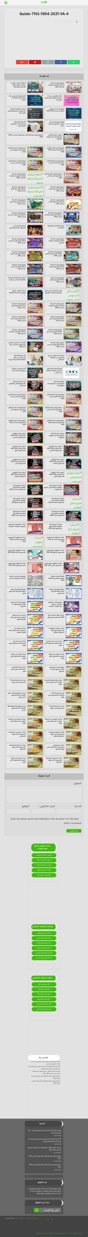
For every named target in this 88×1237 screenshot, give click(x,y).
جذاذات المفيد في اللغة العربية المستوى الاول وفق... (56, 656)
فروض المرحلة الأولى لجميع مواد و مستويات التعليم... (54, 137)
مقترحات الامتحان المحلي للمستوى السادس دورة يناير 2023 (17, 345)
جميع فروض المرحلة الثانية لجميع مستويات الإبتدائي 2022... (56, 306)
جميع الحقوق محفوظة (32, 1218)
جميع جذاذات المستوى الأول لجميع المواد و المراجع (18, 604)
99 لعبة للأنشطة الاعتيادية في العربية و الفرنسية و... (18, 124)
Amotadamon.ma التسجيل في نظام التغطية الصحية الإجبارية (17, 358)
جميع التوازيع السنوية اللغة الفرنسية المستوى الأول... (17, 591)
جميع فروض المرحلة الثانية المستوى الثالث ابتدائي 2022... (18, 319)
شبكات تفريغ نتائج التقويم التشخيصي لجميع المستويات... (53, 487)
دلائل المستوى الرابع (44, 999)
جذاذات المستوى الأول (44, 933)
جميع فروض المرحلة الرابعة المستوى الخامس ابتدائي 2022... (53, 215)
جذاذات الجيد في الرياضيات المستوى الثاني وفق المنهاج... (17, 734)
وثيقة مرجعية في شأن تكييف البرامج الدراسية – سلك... (56, 124)
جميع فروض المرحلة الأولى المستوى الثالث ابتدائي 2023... (55, 163)
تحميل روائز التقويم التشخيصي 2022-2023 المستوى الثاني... (18, 461)
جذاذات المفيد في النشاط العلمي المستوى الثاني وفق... (53, 721)
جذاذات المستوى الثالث (44, 943)
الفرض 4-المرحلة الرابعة (44, 855)
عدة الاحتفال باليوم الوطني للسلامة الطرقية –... (17, 293)
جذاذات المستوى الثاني (44, 938)
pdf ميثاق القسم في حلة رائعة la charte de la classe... (17, 98)
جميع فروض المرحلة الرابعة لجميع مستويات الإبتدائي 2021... (56, 85)
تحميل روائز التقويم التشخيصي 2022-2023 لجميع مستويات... (18, 474)
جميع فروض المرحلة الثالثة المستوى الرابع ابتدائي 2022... (18, 254)
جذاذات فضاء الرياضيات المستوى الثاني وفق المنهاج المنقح (56, 734)
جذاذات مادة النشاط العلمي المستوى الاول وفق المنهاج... (18, 617)
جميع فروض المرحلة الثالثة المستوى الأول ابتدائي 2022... (57, 280)
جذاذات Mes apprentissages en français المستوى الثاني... (17, 708)
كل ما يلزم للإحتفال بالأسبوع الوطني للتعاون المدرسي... (17, 383)
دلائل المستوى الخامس (44, 1004)
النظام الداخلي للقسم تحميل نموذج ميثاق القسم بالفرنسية (18, 85)
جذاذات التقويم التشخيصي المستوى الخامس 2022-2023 (17, 539)
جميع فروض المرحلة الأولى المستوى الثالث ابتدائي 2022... (53, 409)
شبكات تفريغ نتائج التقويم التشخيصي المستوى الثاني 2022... (18, 513)
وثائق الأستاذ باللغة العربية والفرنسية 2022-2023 (56, 578)
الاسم (77, 806)
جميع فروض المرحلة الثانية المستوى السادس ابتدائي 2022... (55, 345)
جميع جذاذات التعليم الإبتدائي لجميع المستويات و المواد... (55, 604)
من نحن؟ (69, 1233)
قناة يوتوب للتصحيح (44, 875)
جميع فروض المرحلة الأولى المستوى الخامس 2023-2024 (55, 150)
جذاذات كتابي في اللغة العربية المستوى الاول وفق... (18, 656)
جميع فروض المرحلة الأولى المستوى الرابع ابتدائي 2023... (17, 150)
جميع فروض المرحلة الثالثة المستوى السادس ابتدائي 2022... (17, 241)
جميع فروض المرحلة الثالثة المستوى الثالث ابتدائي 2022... (56, 267)
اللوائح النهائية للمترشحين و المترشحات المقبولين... (55, 383)
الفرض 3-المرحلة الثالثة (44, 860)
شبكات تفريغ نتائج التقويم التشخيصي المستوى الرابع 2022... (18, 500)
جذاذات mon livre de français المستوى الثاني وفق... (56, 695)
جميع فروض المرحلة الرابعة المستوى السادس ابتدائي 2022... (17, 215)
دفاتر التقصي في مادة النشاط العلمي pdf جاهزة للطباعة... (53, 98)
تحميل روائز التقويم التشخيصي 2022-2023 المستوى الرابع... (18, 448)
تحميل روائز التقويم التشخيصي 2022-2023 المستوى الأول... (56, 474)
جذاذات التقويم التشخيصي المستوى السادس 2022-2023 (55, 539)
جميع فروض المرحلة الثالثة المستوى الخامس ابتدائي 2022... (53, 254)
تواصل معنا (49, 1233)
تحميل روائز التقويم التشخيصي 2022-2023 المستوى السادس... (18, 435)
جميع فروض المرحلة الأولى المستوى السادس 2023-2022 (17, 422)
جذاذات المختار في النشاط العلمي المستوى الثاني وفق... (17, 721)
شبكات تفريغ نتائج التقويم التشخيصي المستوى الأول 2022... (54, 526)
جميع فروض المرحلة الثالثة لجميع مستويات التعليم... (56, 241)
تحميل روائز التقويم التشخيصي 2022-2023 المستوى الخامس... (54, 448)
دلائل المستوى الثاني (44, 989)
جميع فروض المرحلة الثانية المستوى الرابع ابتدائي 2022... (54, 332)
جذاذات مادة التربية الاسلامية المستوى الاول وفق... (17, 643)
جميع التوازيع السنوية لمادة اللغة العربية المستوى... (56, 591)
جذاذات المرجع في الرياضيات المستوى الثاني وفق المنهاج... (55, 747)
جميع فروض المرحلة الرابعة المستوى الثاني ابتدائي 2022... (56, 189)
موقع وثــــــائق (20, 1218)
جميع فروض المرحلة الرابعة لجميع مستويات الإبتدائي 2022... (17, 176)
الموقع (25, 806)
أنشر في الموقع (41, 1233)
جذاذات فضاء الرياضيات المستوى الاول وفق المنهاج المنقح (56, 630)
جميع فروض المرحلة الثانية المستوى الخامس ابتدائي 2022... (17, 332)
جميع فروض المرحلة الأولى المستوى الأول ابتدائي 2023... (53, 176)
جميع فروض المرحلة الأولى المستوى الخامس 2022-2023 (55, 422)
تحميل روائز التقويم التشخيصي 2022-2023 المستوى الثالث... (56, 461)
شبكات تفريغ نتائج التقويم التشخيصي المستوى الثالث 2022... (56, 513)
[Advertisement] (44, 903)
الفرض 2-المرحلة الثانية (44, 865)
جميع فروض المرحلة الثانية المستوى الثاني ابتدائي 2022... (56, 319)
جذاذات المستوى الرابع (44, 948)
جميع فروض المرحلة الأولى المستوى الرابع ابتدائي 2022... (17, 409)
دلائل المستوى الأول (44, 984)
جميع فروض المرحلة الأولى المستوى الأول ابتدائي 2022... (55, 396)
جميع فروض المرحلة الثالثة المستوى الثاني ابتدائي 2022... (18, 267)
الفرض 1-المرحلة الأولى (44, 870)
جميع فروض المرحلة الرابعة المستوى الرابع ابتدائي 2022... (18, 202)
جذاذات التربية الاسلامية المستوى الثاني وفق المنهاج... (54, 760)
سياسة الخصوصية (60, 1233)
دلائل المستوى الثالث (44, 994)
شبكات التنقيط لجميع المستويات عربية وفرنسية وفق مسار (17, 111)
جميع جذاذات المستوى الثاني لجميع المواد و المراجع (56, 669)
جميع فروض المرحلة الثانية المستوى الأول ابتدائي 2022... (18, 306)
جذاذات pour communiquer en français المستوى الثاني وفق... (17, 695)
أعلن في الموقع (78, 1233)
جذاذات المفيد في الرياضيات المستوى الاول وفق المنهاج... (17, 630)
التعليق (77, 783)
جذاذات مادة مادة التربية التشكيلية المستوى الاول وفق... (53, 643)
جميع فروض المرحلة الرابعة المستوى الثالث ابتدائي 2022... (56, 202)
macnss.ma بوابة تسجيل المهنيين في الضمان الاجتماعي (56, 358)
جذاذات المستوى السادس (44, 958)
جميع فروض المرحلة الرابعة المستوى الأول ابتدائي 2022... (18, 189)
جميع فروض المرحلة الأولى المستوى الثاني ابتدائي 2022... (17, 396)
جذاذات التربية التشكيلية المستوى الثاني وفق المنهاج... (17, 747)
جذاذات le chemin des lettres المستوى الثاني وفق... (18, 669)
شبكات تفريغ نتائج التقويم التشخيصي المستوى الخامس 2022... (55, 500)
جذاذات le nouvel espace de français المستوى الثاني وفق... (53, 682)
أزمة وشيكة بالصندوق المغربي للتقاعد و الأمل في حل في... (54, 370)
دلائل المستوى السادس (44, 1009)
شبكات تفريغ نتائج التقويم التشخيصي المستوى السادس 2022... (17, 487)
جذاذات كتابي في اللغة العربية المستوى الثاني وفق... (18, 760)
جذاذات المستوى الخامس (44, 953)
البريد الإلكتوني (46, 806)
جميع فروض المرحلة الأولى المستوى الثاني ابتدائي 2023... (17, 163)
